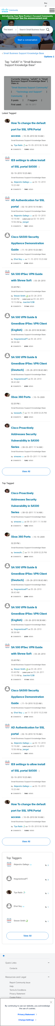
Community (16, 96)
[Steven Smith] (18, 924)
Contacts (13, 968)
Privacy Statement (26, 1014)
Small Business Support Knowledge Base (23, 53)
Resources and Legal (15, 977)
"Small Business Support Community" (29, 88)
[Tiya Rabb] (16, 895)
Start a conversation (27, 40)
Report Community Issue (20, 983)
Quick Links (10, 963)
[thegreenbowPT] (18, 882)
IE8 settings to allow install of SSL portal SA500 (28, 166)
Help (11, 986)
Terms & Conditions (18, 990)
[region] (27, 1012)
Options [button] (48, 57)
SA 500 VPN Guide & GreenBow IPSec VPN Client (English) (29, 323)
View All (26, 471)
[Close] (51, 1002)
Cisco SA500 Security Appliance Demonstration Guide (27, 243)
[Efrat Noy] (16, 909)
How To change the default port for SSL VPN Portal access (28, 129)
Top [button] (3, 955)
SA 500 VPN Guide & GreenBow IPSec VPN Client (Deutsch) (29, 363)
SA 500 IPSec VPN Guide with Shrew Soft (28, 280)
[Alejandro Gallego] (20, 867)
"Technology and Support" (29, 92)
